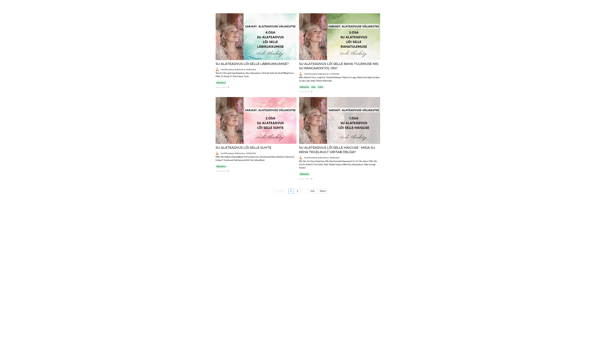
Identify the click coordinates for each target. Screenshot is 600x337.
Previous (279, 191)
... (304, 191)
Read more (221, 87)
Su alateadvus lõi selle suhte (243, 147)
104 (312, 191)
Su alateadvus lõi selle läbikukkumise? (252, 64)
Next (323, 191)
